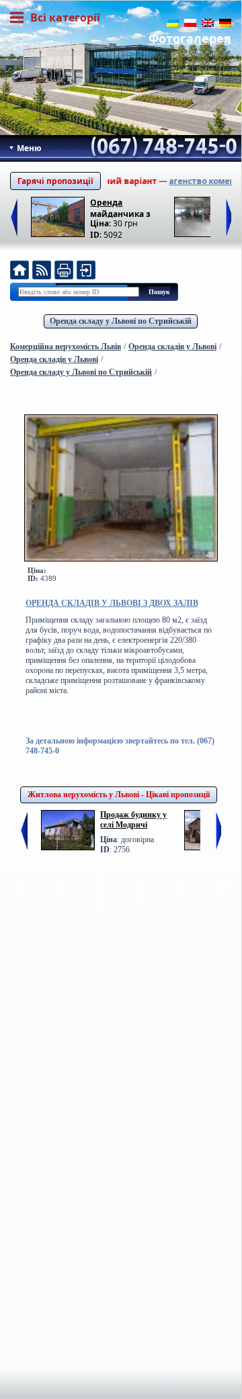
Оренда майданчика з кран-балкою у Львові (120, 207)
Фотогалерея (190, 38)
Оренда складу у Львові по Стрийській (121, 321)
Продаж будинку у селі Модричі (133, 819)
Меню (28, 148)
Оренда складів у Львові (172, 346)
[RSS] (41, 272)
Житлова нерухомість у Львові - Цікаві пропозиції (119, 794)
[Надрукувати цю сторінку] (63, 272)
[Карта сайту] (86, 272)
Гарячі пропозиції (55, 181)
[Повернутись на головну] (19, 272)
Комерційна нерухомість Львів (65, 346)
